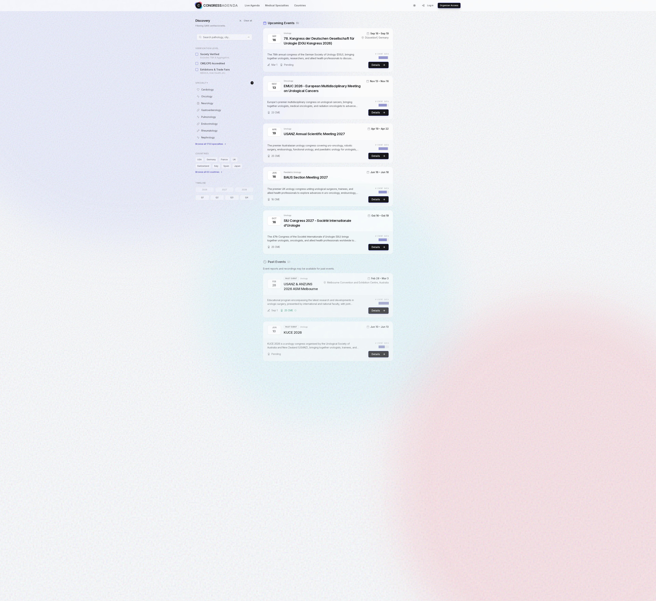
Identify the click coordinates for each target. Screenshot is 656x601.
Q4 (246, 197)
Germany (211, 159)
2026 (204, 189)
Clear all (248, 20)
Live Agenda (252, 5)
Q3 (231, 197)
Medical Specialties (277, 5)
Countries (300, 5)
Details (376, 64)
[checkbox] (196, 54)
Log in (430, 5)
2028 (244, 189)
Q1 (202, 197)
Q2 (217, 197)
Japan (237, 166)
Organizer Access (449, 5)
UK (234, 159)
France (224, 159)
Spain (226, 166)
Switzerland (203, 166)
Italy (216, 166)
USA (199, 159)
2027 (224, 189)
